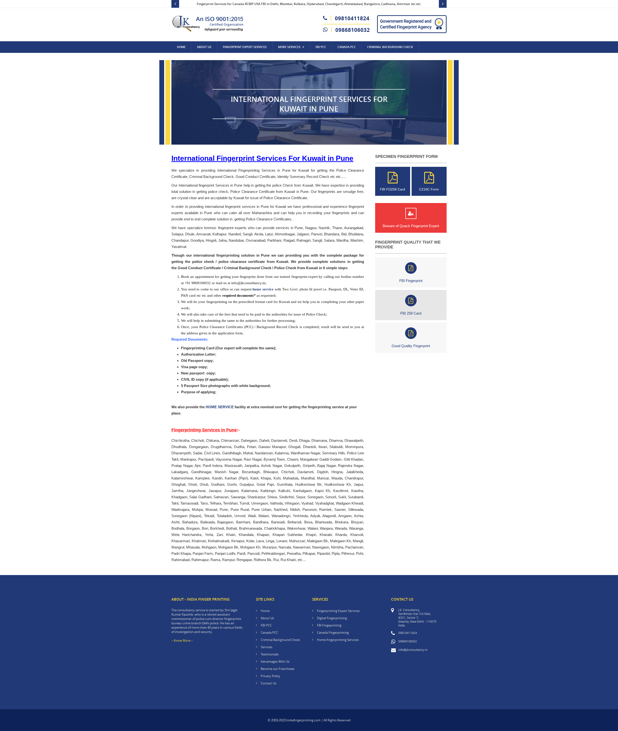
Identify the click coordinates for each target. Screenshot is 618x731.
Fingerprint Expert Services (245, 47)
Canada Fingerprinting (333, 632)
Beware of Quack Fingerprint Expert (411, 226)
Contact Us (186, 58)
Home (181, 47)
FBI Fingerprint (410, 281)
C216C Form (429, 189)
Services (266, 647)
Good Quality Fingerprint (411, 346)
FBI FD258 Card (392, 189)
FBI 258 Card (410, 313)
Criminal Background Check (390, 47)
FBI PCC (321, 47)
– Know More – (182, 640)
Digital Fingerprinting (332, 618)
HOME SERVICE (220, 407)
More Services (289, 47)
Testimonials (270, 654)
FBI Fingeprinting (329, 625)
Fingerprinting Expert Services (338, 611)
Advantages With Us (275, 661)
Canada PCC (269, 632)
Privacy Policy (270, 676)
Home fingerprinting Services (338, 640)
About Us (204, 47)
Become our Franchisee (278, 669)
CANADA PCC (346, 47)
